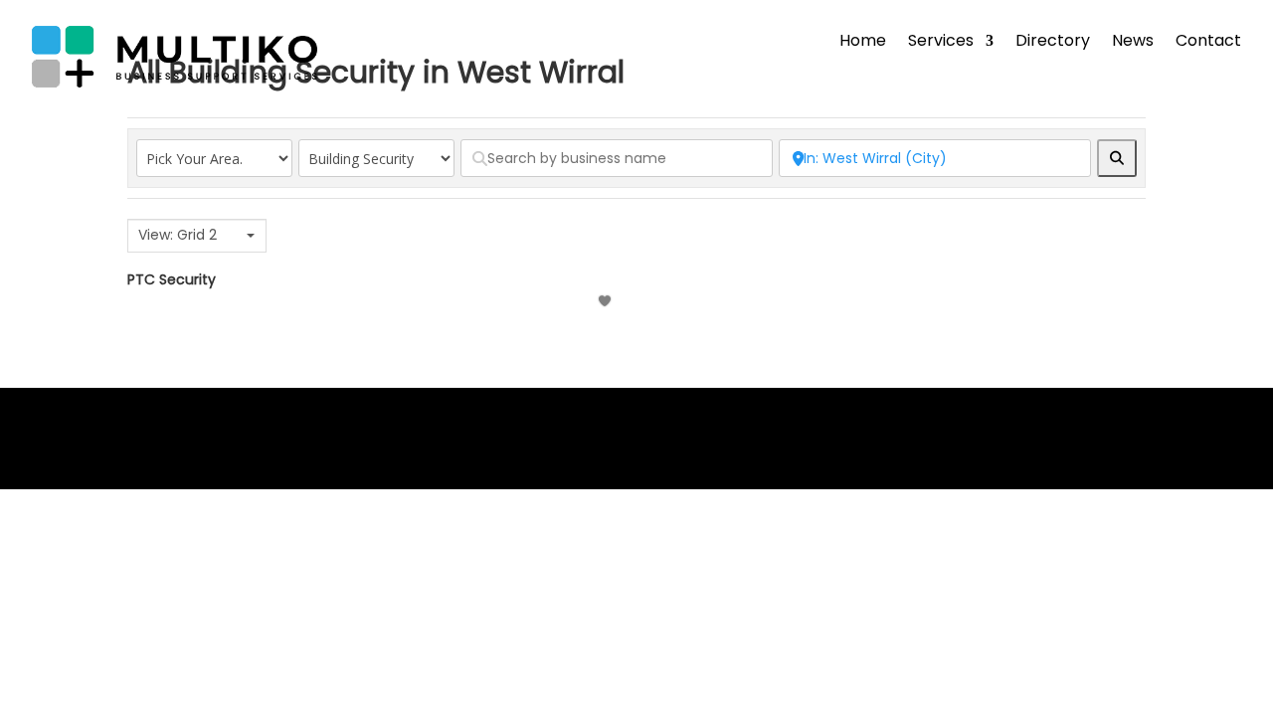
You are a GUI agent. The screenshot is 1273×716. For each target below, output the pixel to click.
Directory (1052, 43)
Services (941, 43)
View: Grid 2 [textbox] (177, 235)
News (1133, 43)
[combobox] (197, 236)
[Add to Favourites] (607, 300)
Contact (1208, 43)
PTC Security (171, 279)
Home (862, 43)
